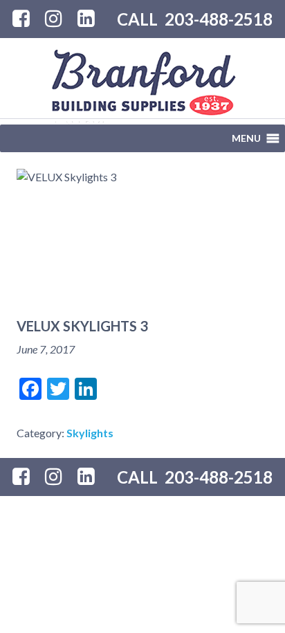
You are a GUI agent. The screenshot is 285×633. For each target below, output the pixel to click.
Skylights (89, 432)
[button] (246, 138)
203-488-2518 (219, 19)
